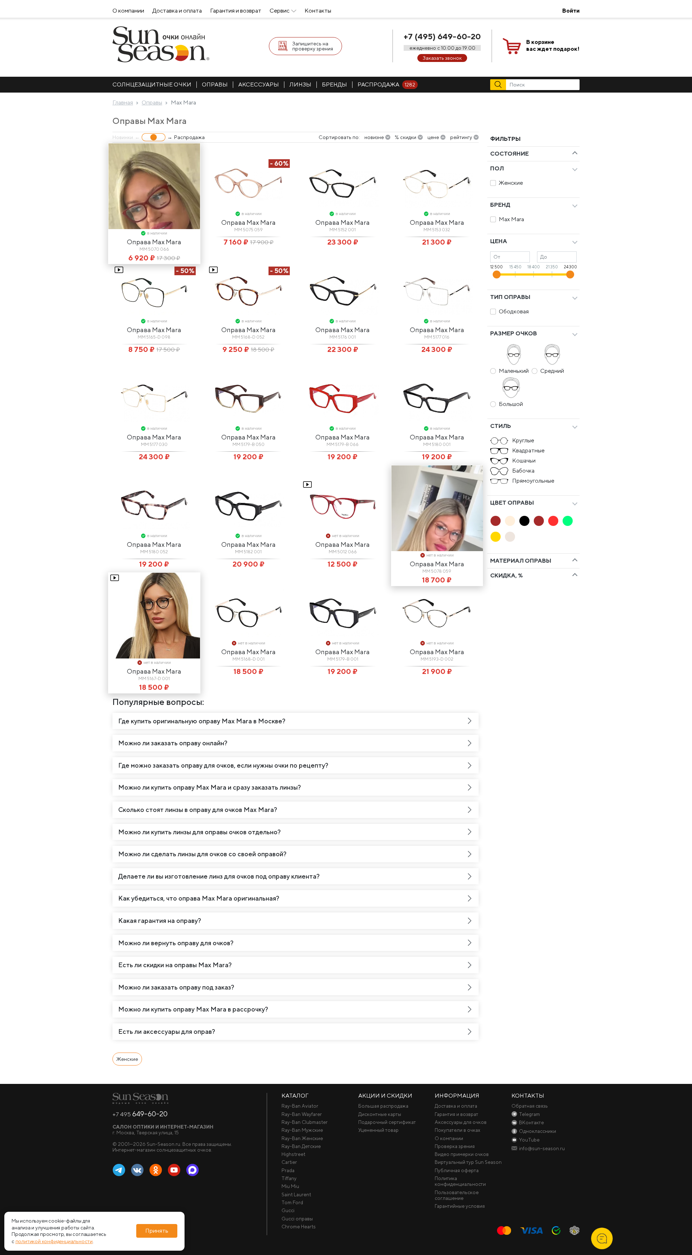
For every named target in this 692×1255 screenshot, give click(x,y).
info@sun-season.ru (542, 1148)
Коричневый (539, 521)
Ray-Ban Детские (301, 1146)
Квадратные (528, 450)
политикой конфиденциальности (54, 1241)
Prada (287, 1170)
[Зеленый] (568, 521)
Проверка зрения (455, 1146)
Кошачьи (524, 460)
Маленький (514, 370)
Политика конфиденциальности (460, 1181)
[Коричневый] (539, 521)
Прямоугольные (533, 480)
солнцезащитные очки (151, 84)
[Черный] (524, 521)
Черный (524, 521)
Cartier (289, 1162)
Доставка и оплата (177, 10)
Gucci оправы (297, 1218)
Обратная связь (529, 1106)
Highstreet (293, 1154)
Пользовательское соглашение (457, 1195)
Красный (553, 521)
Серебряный (510, 537)
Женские (511, 182)
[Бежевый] (510, 521)
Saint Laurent (296, 1194)
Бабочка (523, 470)
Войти (571, 10)
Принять (156, 1231)
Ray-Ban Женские (302, 1138)
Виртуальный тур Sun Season (468, 1162)
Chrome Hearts (298, 1226)
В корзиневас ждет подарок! (553, 45)
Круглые (523, 440)
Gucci (287, 1210)
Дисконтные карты (379, 1114)
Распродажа (386, 84)
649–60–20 (140, 1114)
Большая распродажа (383, 1106)
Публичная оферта (457, 1170)
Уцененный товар (378, 1130)
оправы (215, 84)
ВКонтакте (137, 1170)
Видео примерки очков (462, 1154)
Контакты (318, 10)
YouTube (174, 1170)
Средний (552, 370)
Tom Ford (292, 1202)
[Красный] (553, 521)
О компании (128, 10)
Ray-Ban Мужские (302, 1130)
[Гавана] (496, 521)
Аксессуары (258, 84)
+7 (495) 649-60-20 (442, 36)
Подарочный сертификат (387, 1122)
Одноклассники (155, 1170)
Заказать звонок (442, 58)
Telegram (118, 1170)
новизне (374, 137)
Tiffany (289, 1178)
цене (433, 137)
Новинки (122, 137)
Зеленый (568, 521)
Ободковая (514, 311)
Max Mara (511, 219)
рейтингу (461, 137)
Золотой (496, 537)
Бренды (334, 84)
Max (192, 1170)
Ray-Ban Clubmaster (304, 1122)
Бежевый (510, 521)
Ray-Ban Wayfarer (301, 1114)
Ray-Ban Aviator (299, 1106)
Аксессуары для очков (461, 1122)
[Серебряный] (510, 537)
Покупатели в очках (457, 1130)
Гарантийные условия (460, 1206)
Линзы (300, 84)
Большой (511, 404)
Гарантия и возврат (235, 10)
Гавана (496, 521)
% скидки (405, 137)
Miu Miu (290, 1186)
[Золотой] (496, 537)
